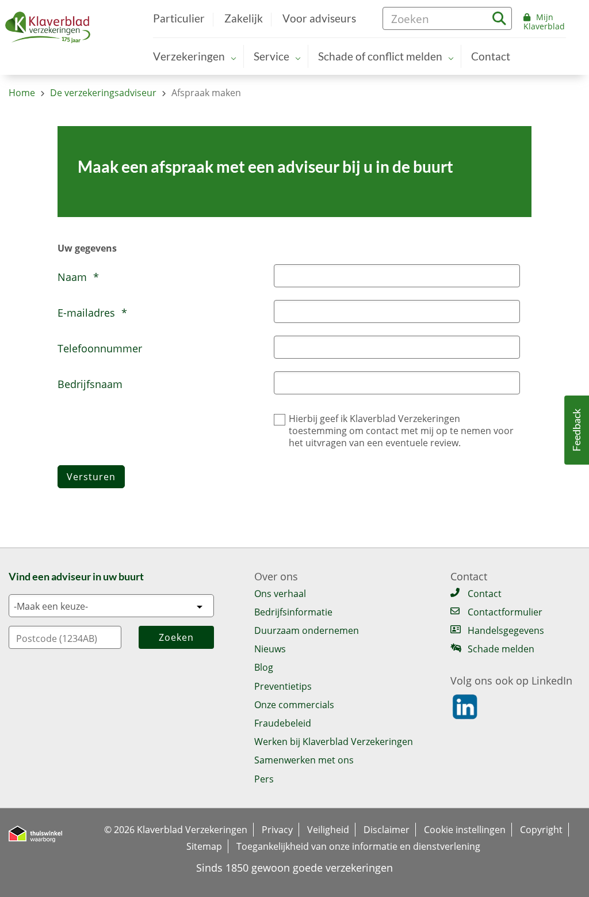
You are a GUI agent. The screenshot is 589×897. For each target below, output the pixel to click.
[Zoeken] (499, 17)
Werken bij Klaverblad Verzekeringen (333, 741)
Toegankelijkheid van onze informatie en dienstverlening (358, 846)
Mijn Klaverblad (544, 22)
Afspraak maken (206, 92)
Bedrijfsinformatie (293, 612)
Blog (263, 667)
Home (22, 92)
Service (271, 56)
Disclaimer (387, 829)
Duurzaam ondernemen (306, 630)
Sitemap (204, 846)
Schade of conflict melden (380, 56)
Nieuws (270, 649)
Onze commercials (294, 704)
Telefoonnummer (100, 348)
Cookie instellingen (465, 829)
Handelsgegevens (506, 630)
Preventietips (283, 686)
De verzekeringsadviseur (103, 92)
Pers (264, 779)
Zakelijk (243, 19)
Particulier (179, 19)
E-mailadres (92, 313)
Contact (490, 56)
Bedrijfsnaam (90, 384)
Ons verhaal (280, 593)
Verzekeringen (189, 56)
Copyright (541, 829)
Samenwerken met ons (304, 760)
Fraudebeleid (282, 723)
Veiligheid (328, 829)
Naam (78, 277)
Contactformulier (505, 612)
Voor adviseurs (319, 19)
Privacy (277, 829)
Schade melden (501, 649)
